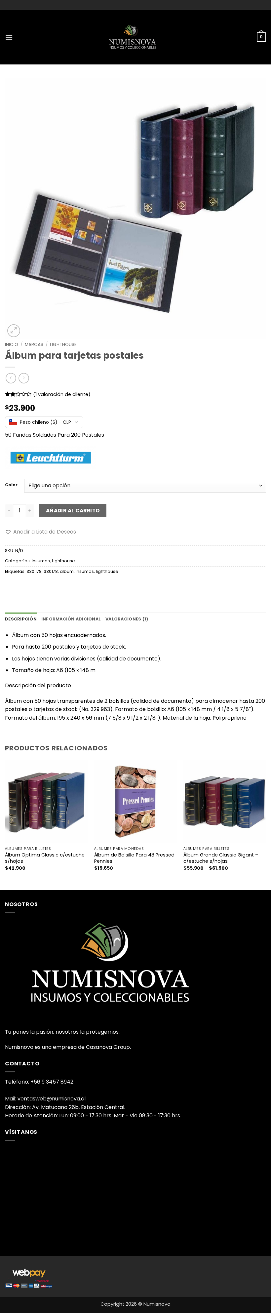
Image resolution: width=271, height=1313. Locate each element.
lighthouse (107, 571)
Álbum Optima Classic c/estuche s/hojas (45, 858)
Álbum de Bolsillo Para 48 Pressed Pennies (134, 858)
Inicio (11, 344)
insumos (85, 571)
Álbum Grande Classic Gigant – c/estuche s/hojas (220, 858)
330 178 (34, 571)
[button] (9, 37)
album (67, 571)
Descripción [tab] (21, 619)
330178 (51, 571)
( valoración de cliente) (62, 394)
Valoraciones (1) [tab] (126, 619)
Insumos (41, 561)
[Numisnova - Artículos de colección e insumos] (135, 37)
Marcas (34, 344)
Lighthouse (63, 344)
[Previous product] (24, 378)
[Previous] (5, 824)
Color (11, 485)
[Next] (266, 824)
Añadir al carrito (73, 510)
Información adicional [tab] (71, 619)
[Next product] (11, 378)
